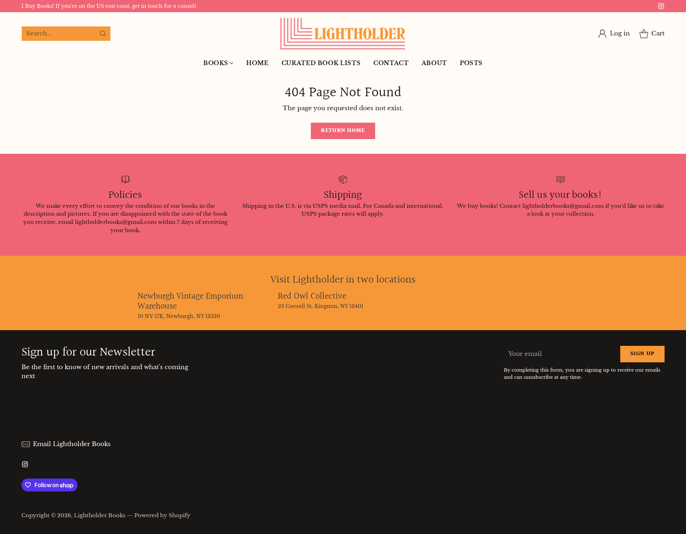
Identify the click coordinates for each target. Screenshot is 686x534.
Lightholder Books (99, 515)
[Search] (103, 33)
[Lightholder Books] (343, 33)
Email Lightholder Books (72, 444)
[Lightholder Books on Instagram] (661, 8)
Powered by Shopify (162, 515)
